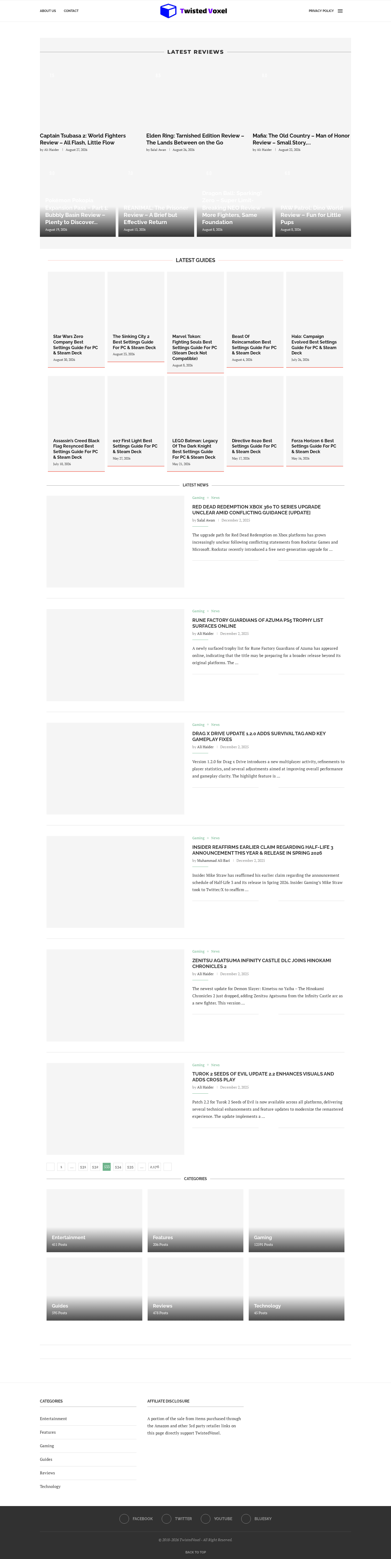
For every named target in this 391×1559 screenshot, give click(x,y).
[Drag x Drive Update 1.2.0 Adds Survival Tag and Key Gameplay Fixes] (115, 768)
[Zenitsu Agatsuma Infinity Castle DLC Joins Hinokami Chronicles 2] (115, 995)
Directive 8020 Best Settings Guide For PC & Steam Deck (254, 446)
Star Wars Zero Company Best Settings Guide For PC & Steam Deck (75, 344)
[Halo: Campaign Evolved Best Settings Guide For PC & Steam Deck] (314, 319)
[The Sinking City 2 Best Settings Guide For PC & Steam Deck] (135, 317)
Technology (50, 1486)
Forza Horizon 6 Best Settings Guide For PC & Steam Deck (314, 446)
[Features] (195, 1220)
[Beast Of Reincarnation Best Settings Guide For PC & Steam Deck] (255, 319)
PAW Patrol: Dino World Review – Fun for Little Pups (312, 215)
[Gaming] (296, 1220)
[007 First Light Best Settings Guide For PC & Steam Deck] (135, 421)
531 (83, 1167)
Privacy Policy (321, 11)
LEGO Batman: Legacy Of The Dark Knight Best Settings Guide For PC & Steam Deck (195, 449)
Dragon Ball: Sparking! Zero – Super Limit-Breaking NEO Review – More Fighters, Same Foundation (233, 207)
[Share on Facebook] (266, 560)
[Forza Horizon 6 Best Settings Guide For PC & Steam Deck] (314, 421)
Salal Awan (158, 150)
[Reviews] (195, 1289)
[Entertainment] (94, 1220)
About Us (48, 11)
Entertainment (53, 1418)
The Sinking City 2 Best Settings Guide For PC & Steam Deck (134, 342)
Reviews (47, 1472)
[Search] (348, 11)
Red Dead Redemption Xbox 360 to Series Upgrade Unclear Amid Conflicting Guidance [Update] (256, 509)
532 (95, 1167)
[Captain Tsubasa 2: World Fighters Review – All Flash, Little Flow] (89, 95)
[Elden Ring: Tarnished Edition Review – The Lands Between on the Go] (195, 95)
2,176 (154, 1167)
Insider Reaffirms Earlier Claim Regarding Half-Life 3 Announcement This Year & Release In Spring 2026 (262, 850)
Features (48, 1432)
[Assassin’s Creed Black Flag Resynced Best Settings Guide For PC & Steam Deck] (76, 424)
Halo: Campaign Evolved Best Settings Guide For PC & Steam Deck (314, 344)
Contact (71, 11)
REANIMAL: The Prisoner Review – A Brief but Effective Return (156, 215)
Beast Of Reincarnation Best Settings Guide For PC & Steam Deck (254, 344)
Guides (46, 1459)
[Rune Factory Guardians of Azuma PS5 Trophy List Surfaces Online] (115, 655)
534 (118, 1167)
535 (130, 1167)
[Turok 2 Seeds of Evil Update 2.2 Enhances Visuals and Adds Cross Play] (115, 1109)
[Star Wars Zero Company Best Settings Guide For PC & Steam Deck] (76, 319)
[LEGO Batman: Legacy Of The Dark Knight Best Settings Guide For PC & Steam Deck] (195, 424)
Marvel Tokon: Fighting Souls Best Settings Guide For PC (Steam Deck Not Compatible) (194, 347)
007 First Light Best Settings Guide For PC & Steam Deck (135, 446)
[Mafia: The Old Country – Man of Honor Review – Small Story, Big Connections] (302, 95)
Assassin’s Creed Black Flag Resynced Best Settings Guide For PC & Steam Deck (76, 449)
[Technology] (296, 1289)
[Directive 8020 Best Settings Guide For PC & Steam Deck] (255, 421)
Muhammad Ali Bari (213, 860)
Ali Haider (51, 150)
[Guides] (94, 1289)
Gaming (47, 1445)
